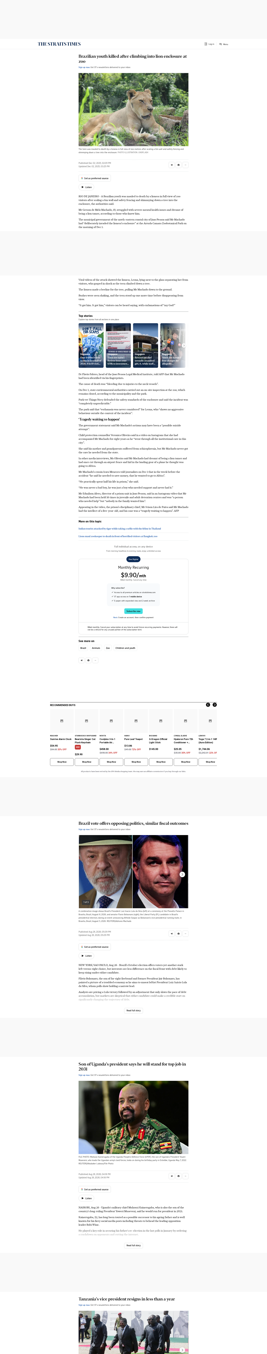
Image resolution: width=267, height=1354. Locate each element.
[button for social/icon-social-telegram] (172, 165)
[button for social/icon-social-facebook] (178, 165)
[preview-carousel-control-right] (184, 345)
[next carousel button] (182, 874)
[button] (209, 44)
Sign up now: (84, 67)
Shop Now (61, 762)
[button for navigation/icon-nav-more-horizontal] (185, 165)
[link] (59, 44)
